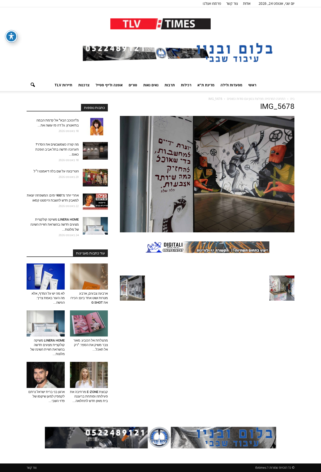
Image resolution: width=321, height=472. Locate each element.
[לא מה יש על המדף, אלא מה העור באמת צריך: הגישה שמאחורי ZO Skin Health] (46, 276)
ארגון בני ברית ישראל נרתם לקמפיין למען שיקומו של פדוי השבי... (46, 396)
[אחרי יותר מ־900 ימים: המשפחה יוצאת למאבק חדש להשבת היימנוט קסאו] (95, 202)
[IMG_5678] (207, 231)
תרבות (170, 85)
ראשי (252, 85)
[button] (33, 85)
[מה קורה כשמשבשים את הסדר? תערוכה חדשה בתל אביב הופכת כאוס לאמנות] (95, 151)
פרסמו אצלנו (212, 3)
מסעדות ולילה (231, 85)
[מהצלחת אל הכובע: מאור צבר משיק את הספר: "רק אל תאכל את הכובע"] (89, 323)
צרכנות (84, 85)
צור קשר (232, 3)
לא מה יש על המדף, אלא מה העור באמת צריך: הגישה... (48, 298)
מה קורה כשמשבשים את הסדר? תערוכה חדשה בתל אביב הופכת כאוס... (57, 149)
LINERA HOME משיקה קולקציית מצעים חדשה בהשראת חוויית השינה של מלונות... (54, 224)
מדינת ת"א (205, 85)
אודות (247, 3)
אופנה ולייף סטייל (109, 85)
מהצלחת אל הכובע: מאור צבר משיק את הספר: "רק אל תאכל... (90, 345)
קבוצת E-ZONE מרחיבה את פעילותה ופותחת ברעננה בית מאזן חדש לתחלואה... (89, 396)
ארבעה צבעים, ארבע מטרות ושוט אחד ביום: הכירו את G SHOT (89, 298)
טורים (133, 85)
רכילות (186, 85)
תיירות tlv (63, 85)
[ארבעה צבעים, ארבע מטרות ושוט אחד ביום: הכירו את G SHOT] (89, 276)
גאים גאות (150, 85)
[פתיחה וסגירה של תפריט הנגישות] (11, 36)
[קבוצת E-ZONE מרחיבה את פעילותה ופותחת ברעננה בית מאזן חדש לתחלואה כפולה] (89, 375)
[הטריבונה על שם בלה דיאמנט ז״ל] (95, 177)
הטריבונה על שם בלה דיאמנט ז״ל (56, 171)
